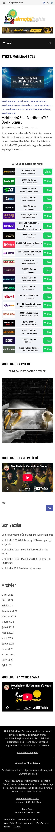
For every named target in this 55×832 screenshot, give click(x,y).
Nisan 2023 (8, 632)
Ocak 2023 (7, 649)
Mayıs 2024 (8, 621)
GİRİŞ (48, 171)
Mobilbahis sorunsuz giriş (20, 109)
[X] (48, 2)
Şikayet (17, 826)
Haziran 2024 (9, 616)
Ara (3, 502)
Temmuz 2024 (9, 611)
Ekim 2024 (7, 600)
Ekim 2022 (7, 660)
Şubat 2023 (8, 643)
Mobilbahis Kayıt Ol (28, 819)
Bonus (7, 826)
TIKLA (47, 181)
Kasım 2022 (8, 654)
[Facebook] (44, 2)
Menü (9, 43)
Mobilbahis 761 (38, 101)
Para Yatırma (42, 823)
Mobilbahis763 (9, 113)
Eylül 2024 (7, 605)
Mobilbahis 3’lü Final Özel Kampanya (21, 568)
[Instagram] (51, 2)
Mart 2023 (7, 638)
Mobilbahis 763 (25, 105)
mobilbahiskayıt (13, 127)
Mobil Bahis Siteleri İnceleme (18, 823)
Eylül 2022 (7, 665)
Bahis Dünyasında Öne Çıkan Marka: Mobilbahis (27, 534)
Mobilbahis (23, 101)
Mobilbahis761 (9, 101)
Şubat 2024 (8, 627)
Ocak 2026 (7, 594)
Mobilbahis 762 (9, 105)
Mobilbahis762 (42, 109)
